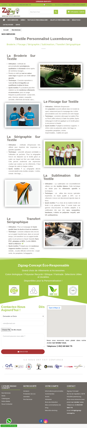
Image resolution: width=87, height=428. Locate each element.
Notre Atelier (6, 401)
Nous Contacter (7, 404)
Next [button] (84, 366)
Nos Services (13, 20)
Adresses (48, 399)
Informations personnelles (54, 391)
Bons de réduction (51, 402)
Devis (18, 25)
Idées (23, 20)
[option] (9, 366)
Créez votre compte (78, 5)
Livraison (26, 391)
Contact (4, 5)
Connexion (65, 5)
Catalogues (8, 25)
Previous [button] (3, 366)
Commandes (49, 394)
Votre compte (51, 386)
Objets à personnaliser (59, 20)
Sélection (76, 20)
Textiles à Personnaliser (37, 20)
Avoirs (47, 397)
